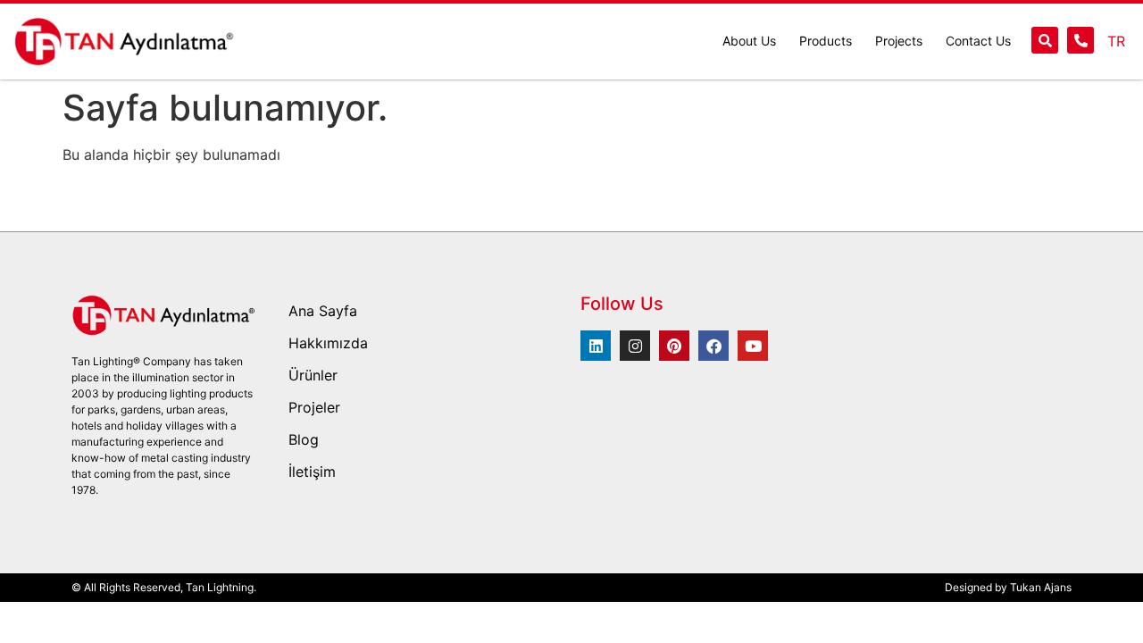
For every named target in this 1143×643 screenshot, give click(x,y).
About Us (749, 40)
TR (1116, 41)
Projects (898, 40)
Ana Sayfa (322, 311)
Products (825, 40)
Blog (303, 439)
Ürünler (313, 375)
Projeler (314, 407)
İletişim (312, 471)
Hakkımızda (328, 343)
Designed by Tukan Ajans (1008, 587)
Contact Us (978, 40)
